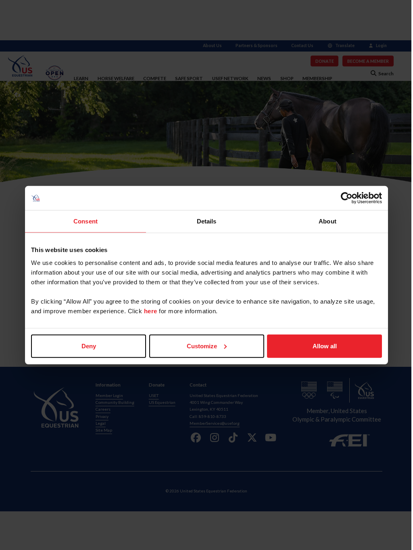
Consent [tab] (85, 221)
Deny (88, 345)
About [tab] (327, 221)
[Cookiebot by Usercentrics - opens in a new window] (346, 198)
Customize (202, 345)
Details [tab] (207, 221)
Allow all (325, 345)
